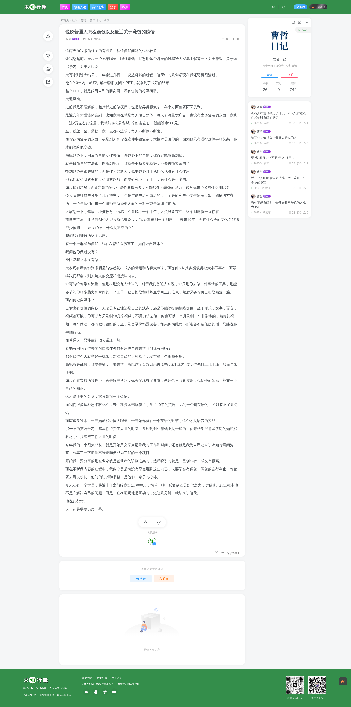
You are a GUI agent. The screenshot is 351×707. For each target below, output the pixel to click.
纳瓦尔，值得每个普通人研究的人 (274, 137)
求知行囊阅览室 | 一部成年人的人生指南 (118, 683)
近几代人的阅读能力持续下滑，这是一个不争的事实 (278, 180)
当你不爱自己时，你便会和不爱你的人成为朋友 (278, 204)
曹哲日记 (95, 20)
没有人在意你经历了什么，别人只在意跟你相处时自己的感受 (278, 115)
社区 (75, 20)
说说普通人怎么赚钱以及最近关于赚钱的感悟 (110, 31)
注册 (166, 579)
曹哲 (83, 20)
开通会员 (320, 7)
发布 (270, 75)
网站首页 (87, 678)
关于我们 (117, 678)
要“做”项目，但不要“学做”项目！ (273, 157)
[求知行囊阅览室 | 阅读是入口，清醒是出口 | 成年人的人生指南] (36, 679)
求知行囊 (102, 678)
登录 (143, 579)
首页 (66, 20)
